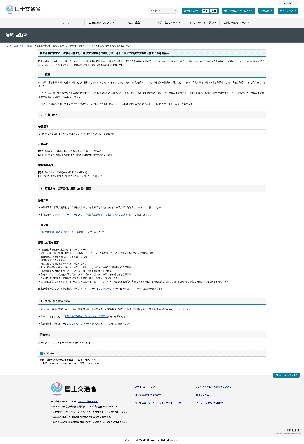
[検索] (175, 11)
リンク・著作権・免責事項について (213, 386)
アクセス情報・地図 (88, 401)
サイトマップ (286, 10)
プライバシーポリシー (146, 386)
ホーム (9, 46)
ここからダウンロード (109, 288)
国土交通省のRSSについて (148, 394)
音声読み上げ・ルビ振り (240, 10)
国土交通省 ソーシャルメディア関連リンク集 (158, 403)
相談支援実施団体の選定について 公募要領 (108, 214)
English (287, 2)
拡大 (214, 10)
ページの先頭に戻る (288, 375)
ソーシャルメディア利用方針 (210, 403)
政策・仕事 (19, 46)
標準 (205, 10)
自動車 (29, 46)
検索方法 (264, 10)
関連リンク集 (202, 394)
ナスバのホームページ (67, 214)
